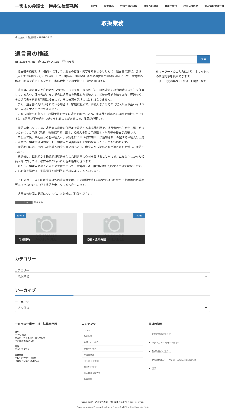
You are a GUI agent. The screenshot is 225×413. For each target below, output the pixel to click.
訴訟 (154, 368)
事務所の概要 (90, 348)
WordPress (93, 407)
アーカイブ (22, 302)
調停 (49, 170)
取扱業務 (38, 202)
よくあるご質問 (91, 361)
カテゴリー (22, 270)
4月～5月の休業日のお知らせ (165, 342)
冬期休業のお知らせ (161, 351)
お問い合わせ (90, 367)
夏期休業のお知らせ (161, 334)
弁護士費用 (89, 354)
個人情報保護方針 (92, 373)
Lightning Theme (112, 407)
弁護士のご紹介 (91, 342)
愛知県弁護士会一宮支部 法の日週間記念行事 (174, 360)
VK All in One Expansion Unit (135, 407)
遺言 (68, 71)
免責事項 (88, 379)
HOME (87, 330)
